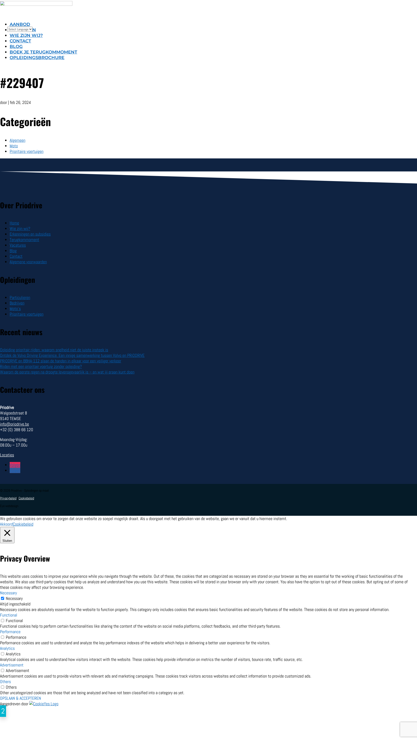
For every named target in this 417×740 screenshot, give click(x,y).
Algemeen (17, 140)
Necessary (14, 598)
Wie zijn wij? (20, 228)
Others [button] (5, 681)
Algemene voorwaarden (28, 262)
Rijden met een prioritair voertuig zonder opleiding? (41, 366)
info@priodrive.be (14, 424)
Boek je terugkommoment (43, 52)
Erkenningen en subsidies (30, 234)
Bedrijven (17, 303)
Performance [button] (10, 631)
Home (14, 223)
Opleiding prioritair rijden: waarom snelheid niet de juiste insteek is (54, 350)
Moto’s (15, 308)
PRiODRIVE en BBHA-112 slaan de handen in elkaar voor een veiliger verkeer (60, 361)
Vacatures (18, 245)
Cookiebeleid (26, 498)
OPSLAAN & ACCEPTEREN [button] (20, 698)
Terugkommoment (24, 239)
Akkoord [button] (6, 524)
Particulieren (20, 297)
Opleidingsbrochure (37, 57)
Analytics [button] (7, 648)
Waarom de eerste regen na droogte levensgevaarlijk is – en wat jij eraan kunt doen (67, 372)
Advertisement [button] (11, 665)
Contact (20, 41)
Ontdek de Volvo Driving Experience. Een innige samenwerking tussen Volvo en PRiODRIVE (72, 355)
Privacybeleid (8, 498)
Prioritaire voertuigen (26, 151)
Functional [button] (8, 615)
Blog (16, 46)
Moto (14, 146)
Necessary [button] (8, 593)
